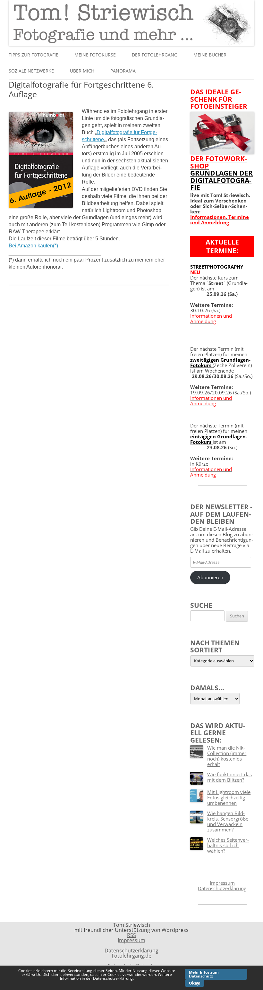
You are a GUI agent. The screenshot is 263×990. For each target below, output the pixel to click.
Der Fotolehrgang (154, 55)
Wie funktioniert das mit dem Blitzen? (229, 777)
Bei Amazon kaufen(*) (33, 245)
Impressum (222, 883)
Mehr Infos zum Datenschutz (204, 974)
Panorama (123, 71)
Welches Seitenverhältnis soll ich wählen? (228, 845)
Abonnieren (210, 577)
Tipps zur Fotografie (33, 55)
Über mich (82, 71)
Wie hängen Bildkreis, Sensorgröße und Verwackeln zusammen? (227, 821)
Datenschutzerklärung (222, 888)
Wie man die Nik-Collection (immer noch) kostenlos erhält (226, 756)
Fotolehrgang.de (131, 955)
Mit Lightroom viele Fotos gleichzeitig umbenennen (228, 797)
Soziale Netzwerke (31, 71)
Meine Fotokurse (95, 55)
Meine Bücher (209, 55)
